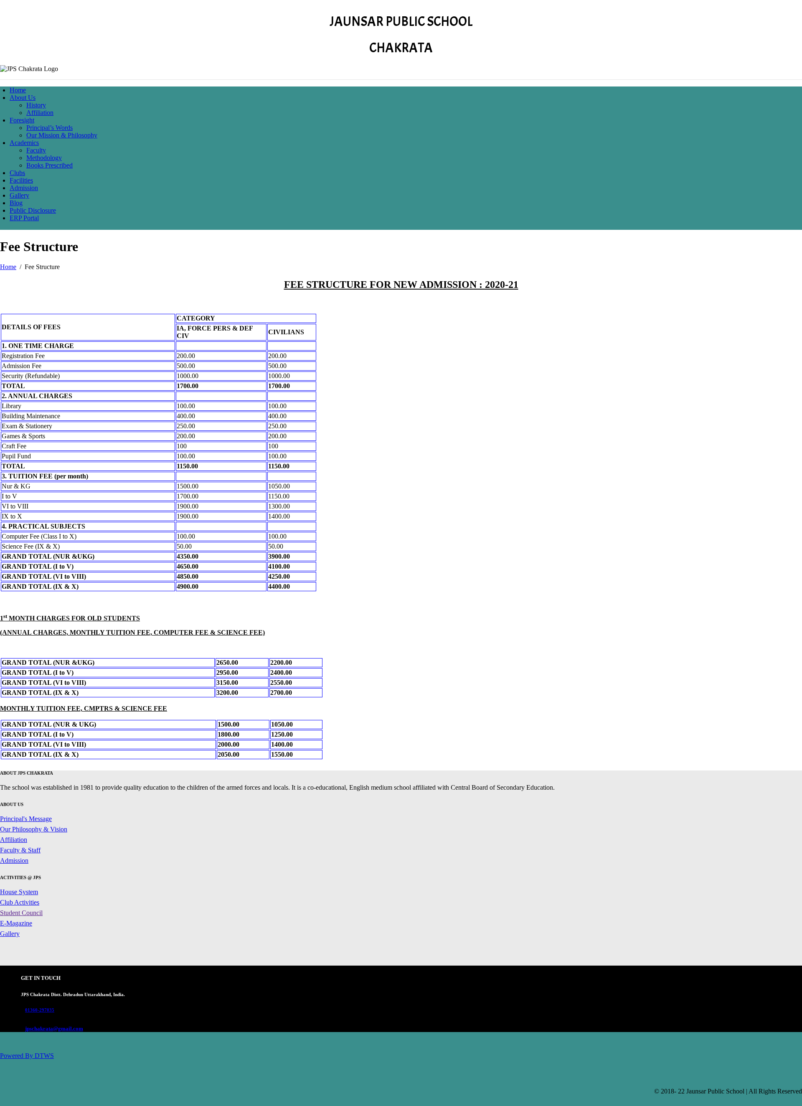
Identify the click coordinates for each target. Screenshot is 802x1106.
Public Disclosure (33, 210)
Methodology (44, 157)
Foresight (22, 120)
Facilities (21, 180)
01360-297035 (39, 1009)
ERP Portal (24, 217)
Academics (24, 142)
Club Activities (19, 902)
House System (19, 891)
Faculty (36, 150)
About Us (23, 97)
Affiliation (39, 112)
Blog (16, 202)
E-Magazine (16, 923)
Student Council (21, 912)
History (36, 105)
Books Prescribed (49, 165)
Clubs (17, 172)
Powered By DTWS (27, 1055)
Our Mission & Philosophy (61, 135)
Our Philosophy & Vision (33, 829)
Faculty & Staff (20, 850)
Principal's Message (26, 818)
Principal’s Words (49, 127)
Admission (24, 187)
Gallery (19, 195)
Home (18, 90)
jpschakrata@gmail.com (54, 1028)
